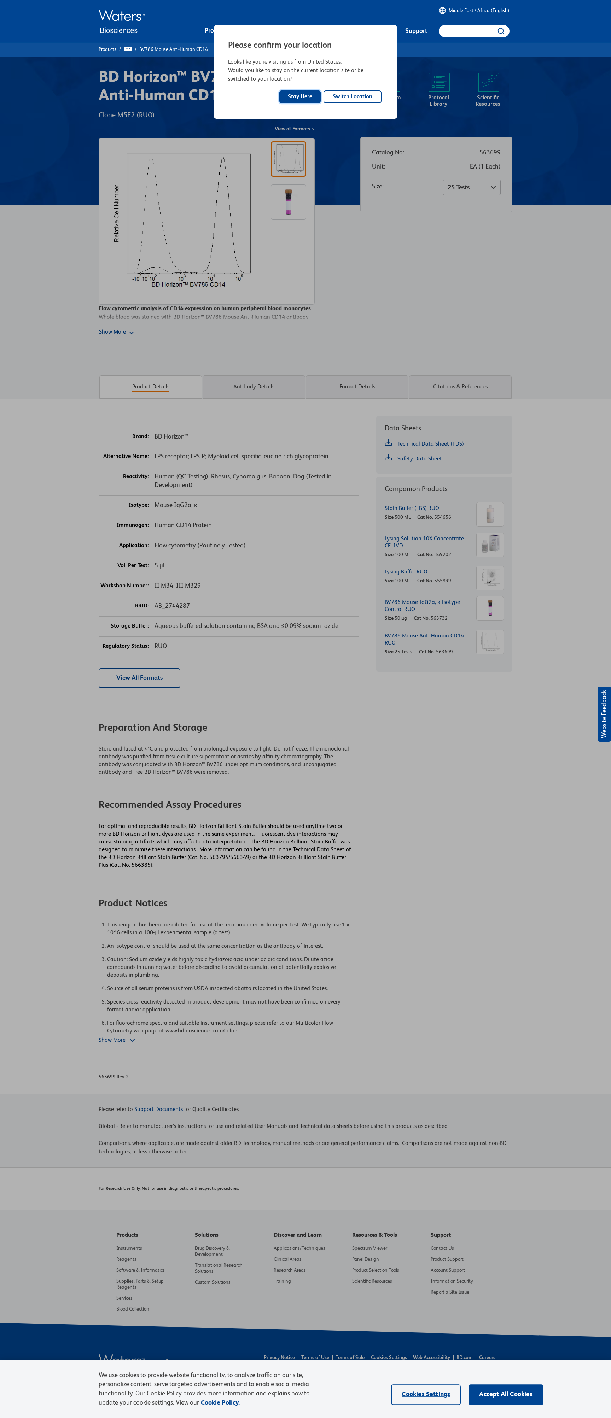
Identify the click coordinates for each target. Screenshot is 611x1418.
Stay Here (300, 97)
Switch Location (352, 97)
